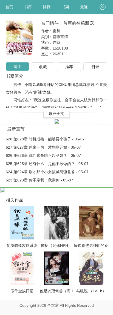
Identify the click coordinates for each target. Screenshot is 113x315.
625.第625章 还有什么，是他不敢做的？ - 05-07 (47, 163)
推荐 (69, 67)
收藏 (43, 67)
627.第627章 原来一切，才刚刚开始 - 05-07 (43, 147)
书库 (28, 7)
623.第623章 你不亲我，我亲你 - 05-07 (39, 180)
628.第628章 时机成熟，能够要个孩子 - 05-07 (45, 139)
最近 (84, 7)
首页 (9, 7)
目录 (95, 67)
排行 (46, 7)
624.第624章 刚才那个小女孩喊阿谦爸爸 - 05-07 (47, 172)
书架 (65, 7)
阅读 (17, 66)
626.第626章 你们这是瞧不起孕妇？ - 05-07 (43, 155)
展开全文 (56, 113)
